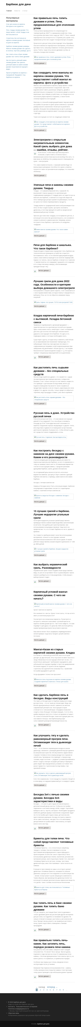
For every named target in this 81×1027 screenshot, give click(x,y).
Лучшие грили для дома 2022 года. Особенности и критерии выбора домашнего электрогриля (54, 284)
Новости (17, 11)
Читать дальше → (40, 63)
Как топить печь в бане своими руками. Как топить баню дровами (53, 906)
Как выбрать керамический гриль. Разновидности (50, 566)
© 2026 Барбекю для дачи (17, 1002)
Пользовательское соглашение (26, 1006)
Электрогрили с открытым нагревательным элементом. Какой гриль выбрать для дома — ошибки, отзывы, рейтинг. (53, 144)
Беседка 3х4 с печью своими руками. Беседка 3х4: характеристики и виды (51, 798)
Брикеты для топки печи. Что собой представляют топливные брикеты (53, 842)
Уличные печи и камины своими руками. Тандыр (53, 186)
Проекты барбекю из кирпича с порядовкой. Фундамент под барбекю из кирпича (16, 75)
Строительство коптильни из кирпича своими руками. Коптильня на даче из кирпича (18, 40)
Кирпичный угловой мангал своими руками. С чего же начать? (50, 595)
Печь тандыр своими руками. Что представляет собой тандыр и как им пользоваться (17, 32)
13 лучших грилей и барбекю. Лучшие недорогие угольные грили (52, 514)
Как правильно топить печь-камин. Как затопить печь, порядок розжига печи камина (52, 943)
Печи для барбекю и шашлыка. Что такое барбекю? (53, 246)
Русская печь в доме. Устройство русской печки (54, 414)
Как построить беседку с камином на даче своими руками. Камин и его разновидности (54, 454)
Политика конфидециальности (18, 1009)
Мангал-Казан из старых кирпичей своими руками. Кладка (54, 650)
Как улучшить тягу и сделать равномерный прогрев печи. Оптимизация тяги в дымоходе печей (52, 740)
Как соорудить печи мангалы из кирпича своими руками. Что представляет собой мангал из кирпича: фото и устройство (53, 77)
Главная (9, 11)
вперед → (52, 986)
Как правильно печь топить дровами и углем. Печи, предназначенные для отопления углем (54, 23)
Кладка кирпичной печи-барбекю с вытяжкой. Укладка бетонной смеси (54, 319)
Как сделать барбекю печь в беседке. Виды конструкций (51, 696)
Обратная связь (13, 1013)
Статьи (24, 11)
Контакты (11, 1006)
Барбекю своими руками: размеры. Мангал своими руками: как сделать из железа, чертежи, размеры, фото (18, 48)
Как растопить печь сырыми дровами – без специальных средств (51, 371)
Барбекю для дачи (18, 4)
